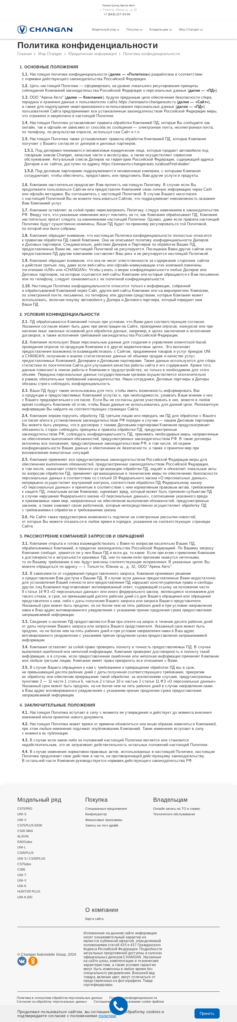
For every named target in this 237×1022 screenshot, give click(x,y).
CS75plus (24, 864)
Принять (207, 1013)
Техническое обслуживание (174, 814)
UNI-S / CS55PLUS (31, 858)
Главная (24, 54)
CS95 (21, 869)
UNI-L (21, 847)
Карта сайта (94, 918)
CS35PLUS (25, 852)
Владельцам (159, 29)
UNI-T (21, 875)
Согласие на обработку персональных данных (52, 1001)
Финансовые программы (103, 820)
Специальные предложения (106, 808)
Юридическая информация (92, 54)
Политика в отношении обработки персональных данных (60, 998)
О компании (101, 910)
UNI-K (21, 886)
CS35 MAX (25, 831)
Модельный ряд (104, 29)
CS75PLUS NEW (29, 825)
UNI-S (21, 814)
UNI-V (21, 820)
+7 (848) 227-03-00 (117, 14)
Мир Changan (189, 29)
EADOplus (24, 841)
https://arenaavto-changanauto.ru (147, 102)
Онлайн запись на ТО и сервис (177, 808)
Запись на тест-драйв (101, 825)
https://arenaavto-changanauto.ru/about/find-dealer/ (145, 164)
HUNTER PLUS (28, 891)
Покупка (133, 29)
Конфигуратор (96, 814)
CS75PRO (24, 808)
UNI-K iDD (25, 897)
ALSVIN (23, 836)
